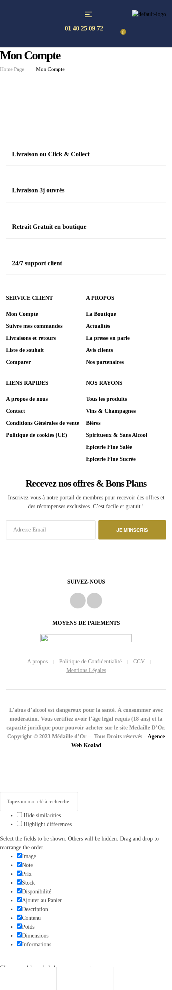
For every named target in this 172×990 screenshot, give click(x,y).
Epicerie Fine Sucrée (111, 459)
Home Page (12, 69)
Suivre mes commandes (34, 326)
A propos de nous (27, 399)
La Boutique (101, 314)
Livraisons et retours (31, 338)
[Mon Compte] (63, 979)
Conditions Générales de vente (42, 423)
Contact (15, 411)
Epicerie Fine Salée (109, 447)
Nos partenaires (105, 362)
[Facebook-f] (77, 600)
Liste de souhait (25, 350)
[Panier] (120, 979)
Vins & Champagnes (111, 411)
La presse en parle (108, 338)
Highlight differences (47, 824)
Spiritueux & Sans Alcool (116, 435)
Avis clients (99, 350)
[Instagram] (94, 600)
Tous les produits (106, 399)
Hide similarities (41, 815)
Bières (93, 423)
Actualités (98, 326)
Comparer (18, 362)
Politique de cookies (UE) (36, 435)
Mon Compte (22, 314)
